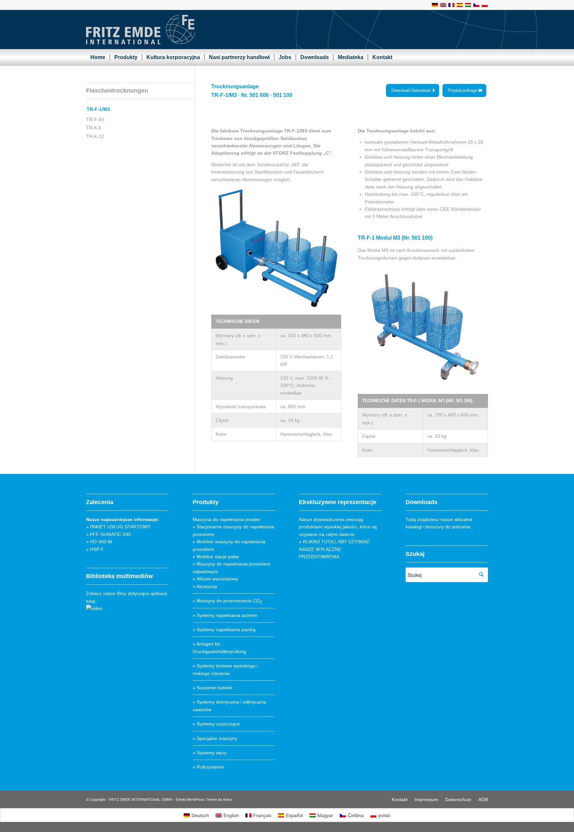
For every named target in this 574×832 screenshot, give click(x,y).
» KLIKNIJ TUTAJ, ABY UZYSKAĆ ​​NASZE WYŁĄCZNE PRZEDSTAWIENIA (335, 549)
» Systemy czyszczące (216, 723)
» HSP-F (95, 549)
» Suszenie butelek (213, 687)
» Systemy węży (210, 752)
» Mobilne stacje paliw (216, 556)
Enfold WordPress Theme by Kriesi (204, 799)
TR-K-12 (95, 136)
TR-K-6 (93, 127)
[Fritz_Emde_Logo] (140, 29)
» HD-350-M (99, 541)
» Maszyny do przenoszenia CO (227, 600)
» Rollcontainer (208, 767)
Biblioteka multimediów (119, 576)
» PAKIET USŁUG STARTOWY (118, 526)
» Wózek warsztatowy (215, 578)
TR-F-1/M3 (98, 109)
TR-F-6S (95, 119)
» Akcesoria (205, 586)
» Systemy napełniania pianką (224, 629)
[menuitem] (98, 57)
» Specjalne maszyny (215, 738)
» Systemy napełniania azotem (225, 615)
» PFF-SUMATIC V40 (108, 534)
